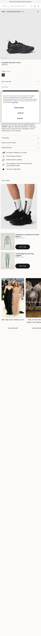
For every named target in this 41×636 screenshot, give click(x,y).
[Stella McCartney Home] (14, 6)
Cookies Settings (19, 107)
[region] (20, 107)
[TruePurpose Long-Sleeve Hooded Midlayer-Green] (8, 241)
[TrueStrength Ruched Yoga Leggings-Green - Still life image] (8, 260)
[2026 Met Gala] (13, 297)
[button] (20, 34)
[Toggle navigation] (38, 6)
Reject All (20, 118)
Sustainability (5, 138)
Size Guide (5, 87)
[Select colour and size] (38, 11)
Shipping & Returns (7, 147)
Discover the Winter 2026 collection (20, 1)
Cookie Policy (14, 102)
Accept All (20, 112)
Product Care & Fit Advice (9, 142)
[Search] (31, 6)
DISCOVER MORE (13, 328)
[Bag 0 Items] (35, 6)
